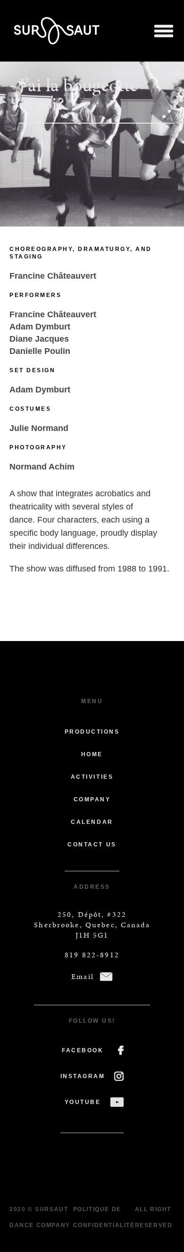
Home (92, 754)
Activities (92, 777)
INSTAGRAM (82, 1076)
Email (82, 976)
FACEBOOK (82, 1050)
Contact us (91, 844)
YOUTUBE (83, 1102)
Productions (92, 731)
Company (92, 799)
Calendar (92, 822)
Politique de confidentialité (104, 1217)
